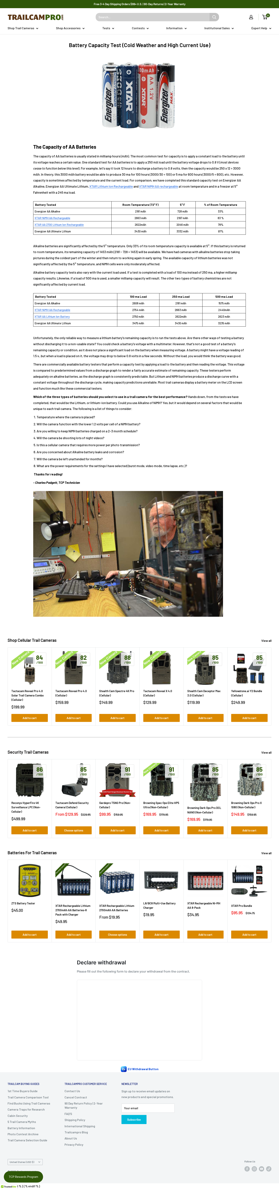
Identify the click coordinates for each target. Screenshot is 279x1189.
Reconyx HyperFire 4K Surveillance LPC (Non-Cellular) (25, 807)
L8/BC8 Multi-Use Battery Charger (159, 905)
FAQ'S (68, 1114)
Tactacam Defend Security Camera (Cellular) (72, 805)
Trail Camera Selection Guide (27, 1140)
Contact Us (72, 1091)
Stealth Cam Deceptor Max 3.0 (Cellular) (204, 693)
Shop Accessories (68, 28)
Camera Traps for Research (26, 1109)
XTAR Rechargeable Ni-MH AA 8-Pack (203, 905)
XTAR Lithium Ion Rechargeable (111, 186)
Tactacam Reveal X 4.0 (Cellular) (157, 693)
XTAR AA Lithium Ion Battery (52, 316)
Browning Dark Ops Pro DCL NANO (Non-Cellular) (204, 810)
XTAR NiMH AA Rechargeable (52, 218)
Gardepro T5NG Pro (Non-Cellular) (115, 805)
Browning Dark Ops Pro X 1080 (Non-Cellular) (246, 805)
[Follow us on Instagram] (254, 1168)
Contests (138, 28)
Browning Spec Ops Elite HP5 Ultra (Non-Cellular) (161, 805)
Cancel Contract (76, 1097)
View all (266, 640)
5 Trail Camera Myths (22, 1121)
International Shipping (80, 1126)
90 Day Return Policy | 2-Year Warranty (84, 1105)
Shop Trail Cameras (21, 28)
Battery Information (21, 1128)
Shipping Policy (75, 1120)
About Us (71, 1138)
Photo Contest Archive (23, 1134)
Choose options (73, 830)
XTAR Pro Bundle (241, 905)
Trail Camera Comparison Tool (28, 1097)
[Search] (214, 17)
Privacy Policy (74, 1144)
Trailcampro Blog (76, 1132)
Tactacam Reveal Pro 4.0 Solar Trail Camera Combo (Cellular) (27, 695)
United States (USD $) (22, 1162)
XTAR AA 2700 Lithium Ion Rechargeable (59, 224)
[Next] (271, 686)
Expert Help (259, 28)
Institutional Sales (217, 28)
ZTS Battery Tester (23, 903)
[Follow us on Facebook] (247, 1168)
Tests (106, 28)
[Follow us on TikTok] (268, 1168)
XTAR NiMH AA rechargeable (158, 186)
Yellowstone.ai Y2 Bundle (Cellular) (246, 693)
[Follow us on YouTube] (261, 1168)
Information (174, 28)
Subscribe (134, 1119)
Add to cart (30, 718)
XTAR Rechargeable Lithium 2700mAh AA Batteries (116, 908)
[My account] (251, 17)
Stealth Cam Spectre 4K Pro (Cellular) (116, 693)
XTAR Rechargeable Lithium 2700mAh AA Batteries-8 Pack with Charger (72, 910)
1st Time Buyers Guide (23, 1091)
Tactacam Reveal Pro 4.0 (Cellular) (71, 693)
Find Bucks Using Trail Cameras (29, 1103)
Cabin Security (18, 1115)
